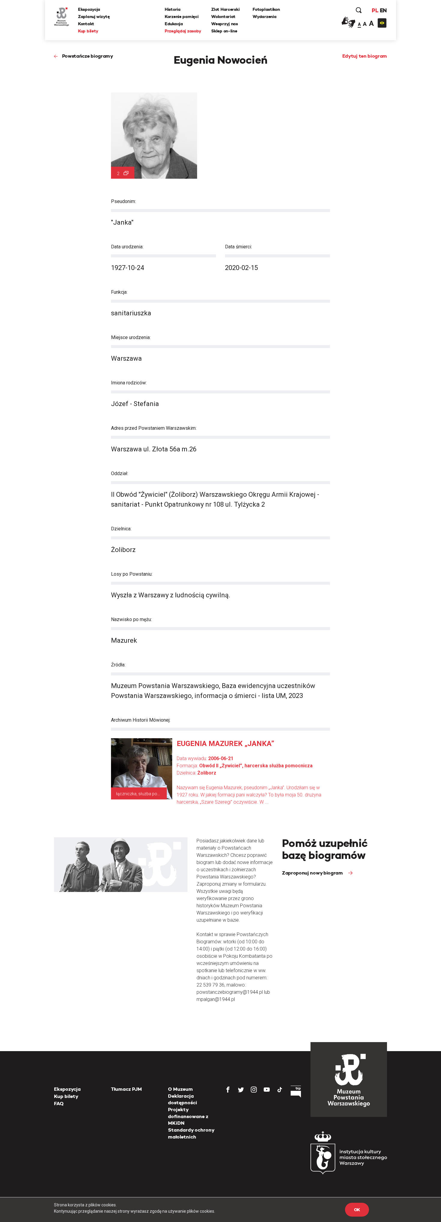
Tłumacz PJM (126, 1089)
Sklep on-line (224, 31)
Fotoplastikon (266, 9)
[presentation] (15, 554)
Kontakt (86, 23)
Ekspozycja (89, 9)
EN (383, 10)
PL (375, 10)
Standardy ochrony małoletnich (191, 1133)
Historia (173, 9)
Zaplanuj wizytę (94, 16)
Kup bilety (88, 31)
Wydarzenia (264, 16)
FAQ (59, 1103)
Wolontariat (223, 16)
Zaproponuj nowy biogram (313, 873)
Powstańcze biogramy (87, 56)
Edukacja (174, 23)
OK (357, 1209)
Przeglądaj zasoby (183, 31)
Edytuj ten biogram (364, 56)
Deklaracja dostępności (182, 1099)
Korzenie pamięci (182, 16)
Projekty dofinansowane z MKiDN (188, 1116)
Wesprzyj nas (224, 23)
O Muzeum (180, 1089)
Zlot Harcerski (225, 9)
